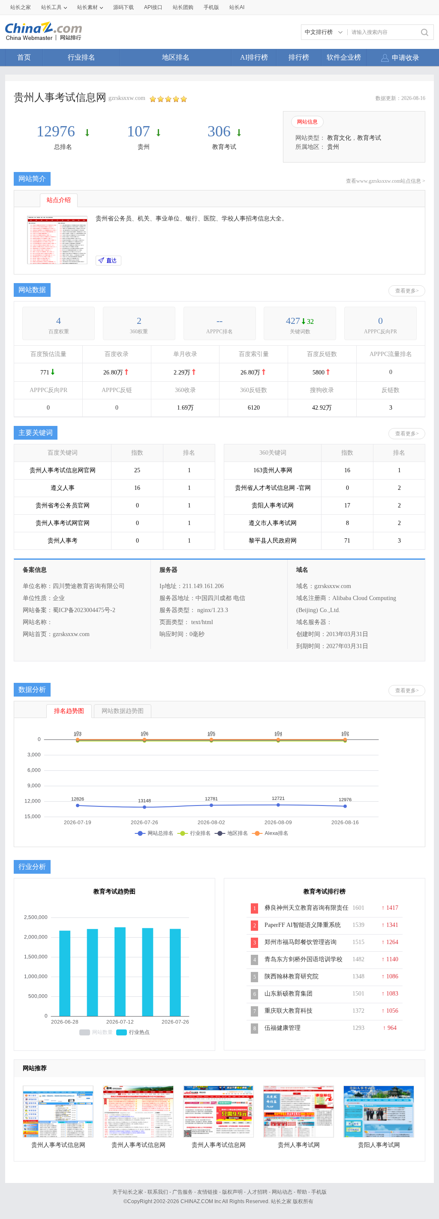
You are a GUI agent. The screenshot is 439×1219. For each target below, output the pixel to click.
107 (138, 131)
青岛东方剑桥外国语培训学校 (304, 959)
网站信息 (307, 122)
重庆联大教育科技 (289, 1011)
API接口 (153, 7)
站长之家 (20, 7)
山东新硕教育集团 (289, 993)
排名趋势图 (69, 711)
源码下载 (123, 7)
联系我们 (157, 1192)
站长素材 (87, 7)
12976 (57, 131)
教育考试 (224, 147)
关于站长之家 (127, 1192)
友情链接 (207, 1192)
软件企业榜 (344, 57)
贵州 (144, 147)
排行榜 (299, 57)
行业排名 (81, 57)
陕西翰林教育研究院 (292, 976)
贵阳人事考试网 (379, 1145)
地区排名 (175, 57)
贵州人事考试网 (299, 1145)
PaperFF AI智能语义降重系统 (303, 925)
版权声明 (232, 1192)
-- (219, 320)
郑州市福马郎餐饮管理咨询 (301, 942)
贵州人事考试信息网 (58, 1145)
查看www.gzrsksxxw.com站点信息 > (385, 181)
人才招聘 (257, 1192)
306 (219, 131)
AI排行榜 (254, 57)
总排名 (63, 147)
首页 (24, 57)
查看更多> (407, 291)
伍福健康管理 (283, 1028)
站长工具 (51, 7)
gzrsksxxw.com (126, 98)
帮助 (302, 1192)
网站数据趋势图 (123, 711)
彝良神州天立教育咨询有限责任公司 (307, 912)
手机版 (319, 1192)
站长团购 (183, 7)
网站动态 (282, 1192)
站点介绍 (59, 200)
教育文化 (339, 138)
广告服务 (182, 1192)
